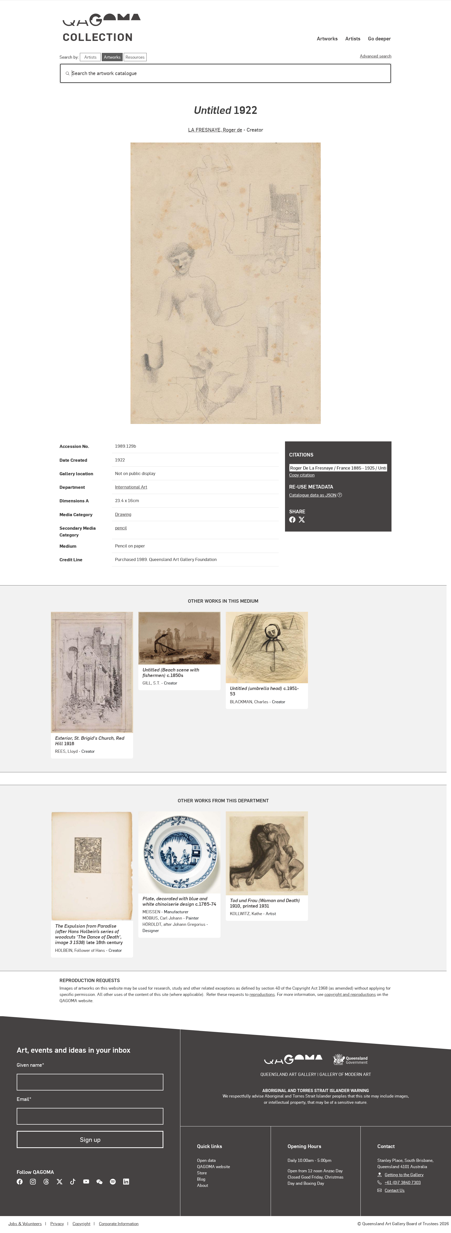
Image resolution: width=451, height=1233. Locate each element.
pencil (121, 528)
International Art (131, 487)
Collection (98, 37)
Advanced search (375, 56)
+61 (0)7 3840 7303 (403, 1182)
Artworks (327, 38)
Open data (206, 1160)
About (202, 1185)
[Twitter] (302, 520)
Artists (352, 38)
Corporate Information (119, 1223)
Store (202, 1172)
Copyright (81, 1223)
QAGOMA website (213, 1166)
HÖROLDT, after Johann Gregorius (174, 924)
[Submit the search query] (63, 73)
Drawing (123, 514)
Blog (201, 1179)
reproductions (262, 994)
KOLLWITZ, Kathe (246, 913)
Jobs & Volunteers (25, 1223)
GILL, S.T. (151, 683)
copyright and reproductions (350, 994)
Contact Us (395, 1190)
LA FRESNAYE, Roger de (215, 129)
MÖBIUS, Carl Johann (162, 918)
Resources (135, 57)
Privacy (57, 1223)
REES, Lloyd (66, 751)
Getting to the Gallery (404, 1174)
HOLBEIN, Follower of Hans (80, 950)
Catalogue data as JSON (312, 495)
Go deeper (379, 38)
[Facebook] (292, 520)
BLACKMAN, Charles (249, 701)
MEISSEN (151, 911)
